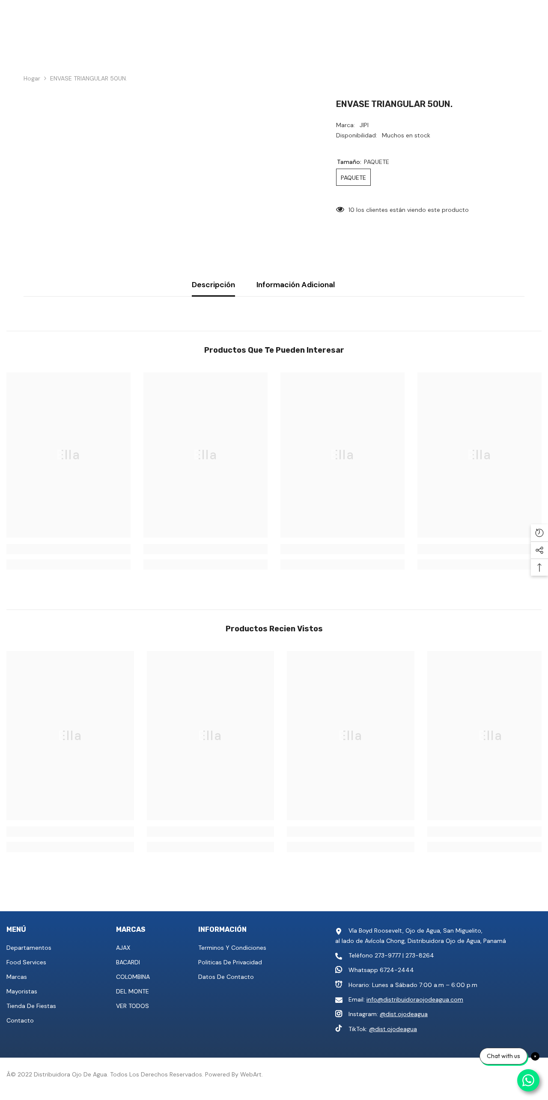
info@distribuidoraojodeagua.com (414, 999)
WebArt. (251, 1074)
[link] (68, 549)
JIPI (364, 125)
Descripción (213, 284)
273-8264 (419, 955)
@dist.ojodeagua (404, 1014)
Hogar (32, 78)
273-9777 (388, 955)
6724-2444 (397, 970)
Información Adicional (295, 284)
